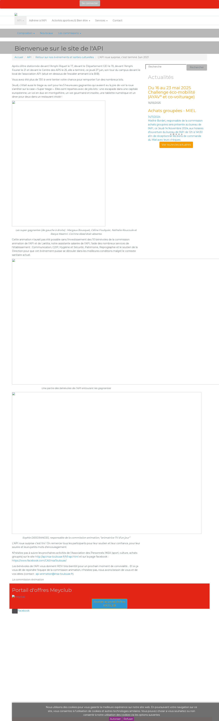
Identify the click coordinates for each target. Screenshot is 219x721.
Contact (117, 20)
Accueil (19, 57)
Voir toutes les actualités (176, 144)
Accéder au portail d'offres (109, 603)
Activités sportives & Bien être (70, 20)
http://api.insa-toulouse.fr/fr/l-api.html (57, 556)
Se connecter (90, 3)
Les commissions (68, 33)
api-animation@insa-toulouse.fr (54, 573)
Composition (25, 33)
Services (100, 20)
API (19, 20)
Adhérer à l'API (38, 20)
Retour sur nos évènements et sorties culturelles (64, 57)
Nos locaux (46, 33)
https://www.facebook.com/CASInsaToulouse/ (39, 560)
